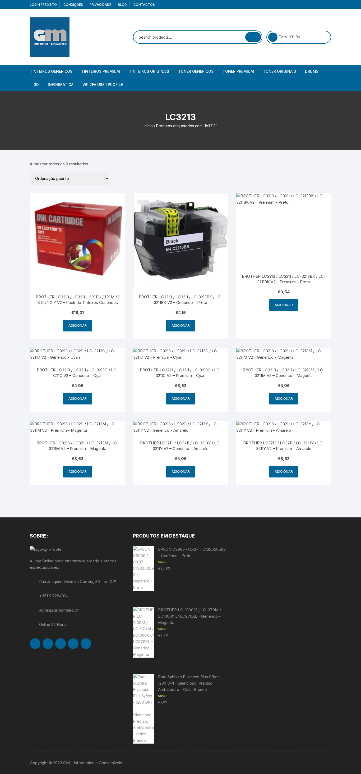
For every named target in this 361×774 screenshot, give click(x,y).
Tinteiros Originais (149, 71)
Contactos (144, 5)
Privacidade (100, 5)
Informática (60, 84)
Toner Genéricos (196, 71)
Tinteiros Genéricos (51, 71)
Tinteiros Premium (100, 71)
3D (36, 84)
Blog (122, 5)
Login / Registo (43, 5)
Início (148, 126)
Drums (311, 71)
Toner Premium (238, 71)
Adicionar (77, 325)
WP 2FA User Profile (102, 84)
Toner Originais (279, 71)
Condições (73, 5)
